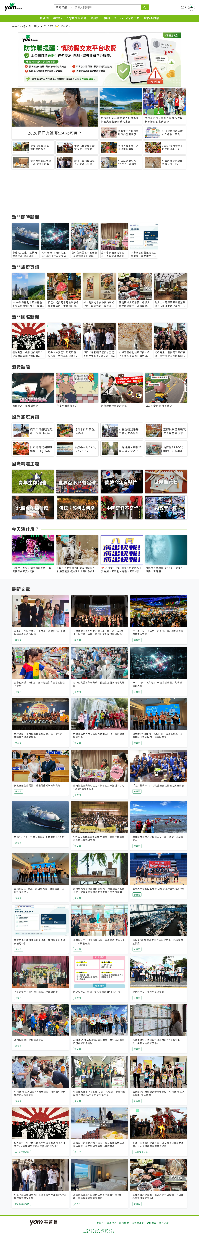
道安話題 (21, 367)
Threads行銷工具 (127, 18)
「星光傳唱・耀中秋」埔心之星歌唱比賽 (36, 991)
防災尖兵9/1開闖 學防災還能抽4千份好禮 (96, 991)
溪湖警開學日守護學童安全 (28, 1040)
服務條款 (124, 1222)
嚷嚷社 (95, 18)
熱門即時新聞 (25, 217)
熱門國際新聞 (25, 317)
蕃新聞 (44, 18)
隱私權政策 (138, 1222)
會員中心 (112, 1222)
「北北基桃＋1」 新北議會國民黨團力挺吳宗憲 (158, 785)
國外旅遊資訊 (25, 417)
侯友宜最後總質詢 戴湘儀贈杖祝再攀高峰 (37, 785)
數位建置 (151, 1222)
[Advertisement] (93, 192)
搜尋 (107, 18)
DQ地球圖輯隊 (76, 18)
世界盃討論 (151, 18)
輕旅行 (57, 18)
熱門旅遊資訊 (25, 267)
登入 (184, 7)
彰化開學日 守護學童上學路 (148, 991)
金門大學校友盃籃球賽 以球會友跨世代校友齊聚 (159, 888)
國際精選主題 (25, 464)
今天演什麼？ (25, 529)
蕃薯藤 (13, 6)
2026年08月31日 (21, 26)
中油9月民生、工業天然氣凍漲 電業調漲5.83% (39, 837)
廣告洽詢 (164, 1222)
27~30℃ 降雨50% (57, 26)
